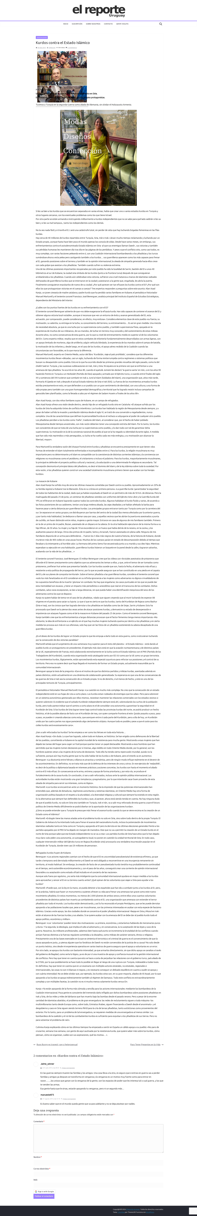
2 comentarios (72, 47)
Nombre (38, 1157)
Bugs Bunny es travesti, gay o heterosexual (57, 1044)
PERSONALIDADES (42, 37)
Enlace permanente (68, 1068)
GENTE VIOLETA (122, 24)
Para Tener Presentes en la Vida (145, 1044)
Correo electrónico (42, 1169)
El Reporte (52, 47)
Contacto (108, 24)
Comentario (39, 1121)
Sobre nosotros (93, 24)
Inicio (65, 24)
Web (35, 1180)
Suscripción (77, 24)
